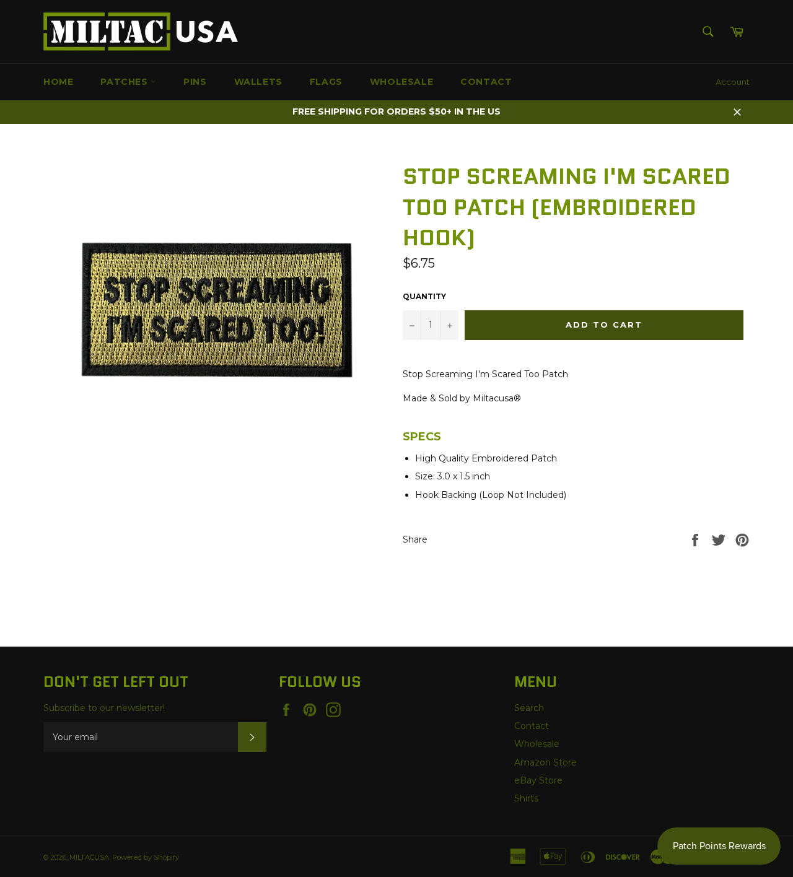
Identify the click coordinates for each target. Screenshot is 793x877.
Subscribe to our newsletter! (104, 707)
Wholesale (401, 81)
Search (529, 707)
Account (733, 82)
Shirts (526, 798)
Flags (326, 81)
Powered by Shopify (145, 857)
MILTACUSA (89, 857)
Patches (125, 81)
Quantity (424, 296)
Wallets (258, 81)
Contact (486, 81)
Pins (194, 81)
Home (58, 81)
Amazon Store (545, 762)
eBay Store (538, 780)
